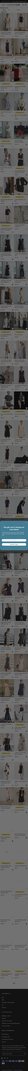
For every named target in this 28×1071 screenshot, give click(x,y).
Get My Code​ (14, 544)
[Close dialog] (26, 522)
